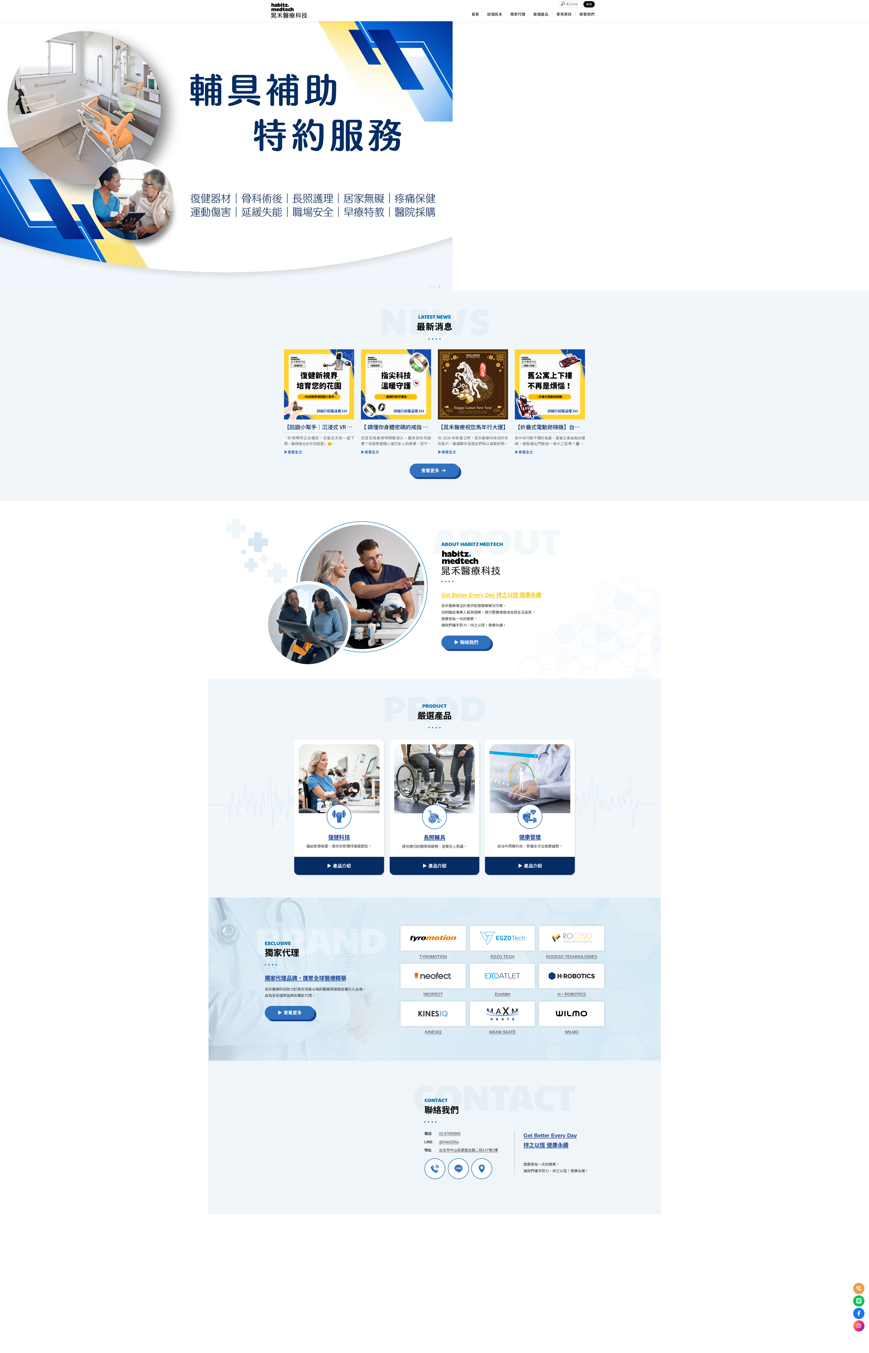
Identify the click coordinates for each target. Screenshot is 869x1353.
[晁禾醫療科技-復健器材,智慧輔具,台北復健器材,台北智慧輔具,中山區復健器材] (289, 11)
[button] (430, 287)
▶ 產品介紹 (339, 865)
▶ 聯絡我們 (466, 642)
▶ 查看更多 (290, 1012)
